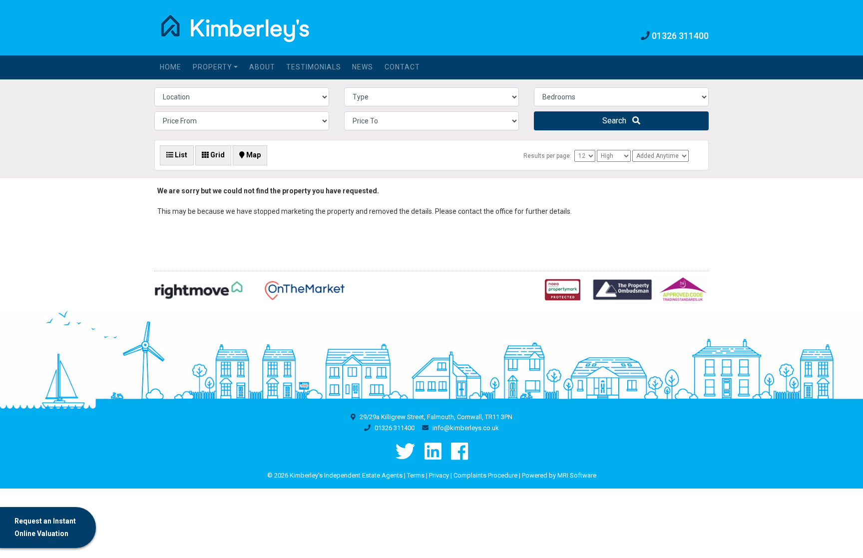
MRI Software (576, 475)
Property (212, 67)
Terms (416, 475)
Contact (402, 67)
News (362, 67)
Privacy (439, 475)
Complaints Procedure (485, 475)
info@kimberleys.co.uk (465, 428)
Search (617, 120)
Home (170, 67)
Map (253, 155)
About (262, 67)
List (180, 155)
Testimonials (313, 67)
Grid (217, 155)
